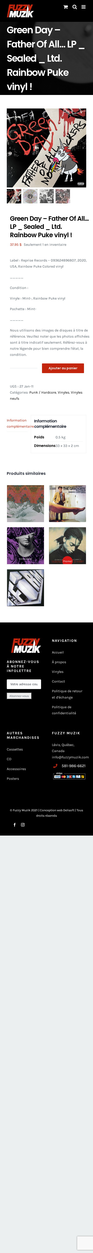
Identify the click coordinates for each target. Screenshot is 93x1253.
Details (36, 513)
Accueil (58, 652)
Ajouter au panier (63, 368)
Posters (13, 778)
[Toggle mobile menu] (83, 7)
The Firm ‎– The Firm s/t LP (25, 578)
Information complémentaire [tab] (17, 423)
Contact (58, 681)
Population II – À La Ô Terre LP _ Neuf (25, 494)
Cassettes (15, 749)
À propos (59, 662)
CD (9, 759)
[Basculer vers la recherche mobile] (74, 7)
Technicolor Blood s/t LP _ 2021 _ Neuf (25, 538)
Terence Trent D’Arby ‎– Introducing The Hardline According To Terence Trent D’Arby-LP (67, 545)
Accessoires (17, 769)
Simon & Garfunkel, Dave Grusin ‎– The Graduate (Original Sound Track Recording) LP (67, 503)
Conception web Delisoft (57, 810)
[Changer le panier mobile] (65, 7)
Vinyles (63, 392)
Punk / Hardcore (42, 392)
